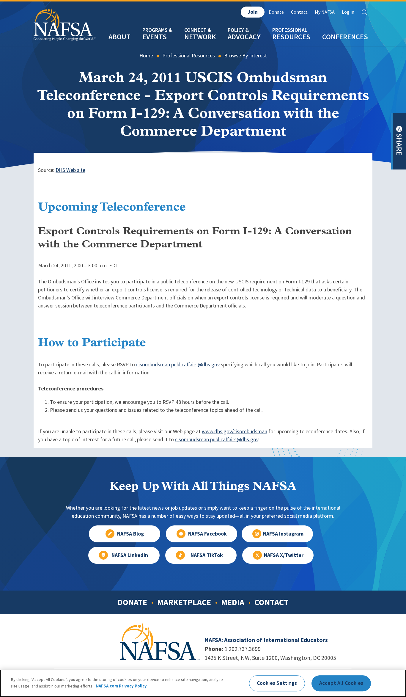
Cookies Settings (277, 683)
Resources (291, 37)
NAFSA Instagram (283, 533)
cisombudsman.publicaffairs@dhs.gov (178, 364)
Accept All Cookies (341, 683)
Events (154, 37)
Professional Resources (188, 55)
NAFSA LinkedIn (129, 555)
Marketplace (184, 602)
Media (232, 602)
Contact (299, 12)
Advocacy (244, 37)
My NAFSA (325, 12)
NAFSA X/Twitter (283, 555)
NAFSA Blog (130, 533)
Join (253, 11)
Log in (348, 12)
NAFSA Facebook (207, 533)
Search (364, 12)
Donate (276, 12)
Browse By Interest (245, 55)
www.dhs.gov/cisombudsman (234, 431)
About (119, 37)
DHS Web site (70, 170)
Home (146, 55)
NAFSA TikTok (207, 555)
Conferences (345, 37)
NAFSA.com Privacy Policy (121, 686)
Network (200, 37)
